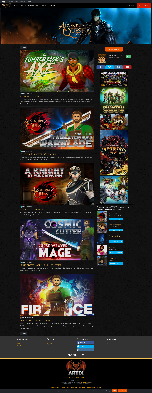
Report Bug (50, 344)
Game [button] (22, 5)
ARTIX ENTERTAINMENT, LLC (76, 377)
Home (19, 342)
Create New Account (112, 342)
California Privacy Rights (78, 387)
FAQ (48, 342)
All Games (20, 344)
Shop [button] (28, 1)
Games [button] (10, 1)
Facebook (82, 342)
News (16, 5)
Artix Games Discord (116, 55)
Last (24, 47)
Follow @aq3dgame (117, 219)
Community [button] (33, 5)
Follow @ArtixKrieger (117, 230)
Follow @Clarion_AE (116, 263)
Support (53, 5)
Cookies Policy (91, 387)
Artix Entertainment (84, 382)
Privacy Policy (65, 387)
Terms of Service (55, 387)
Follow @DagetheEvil (116, 241)
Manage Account (111, 344)
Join (128, 56)
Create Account (114, 49)
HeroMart (22, 1)
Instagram (83, 349)
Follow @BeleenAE (117, 252)
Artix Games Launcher (23, 345)
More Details (122, 390)
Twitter (82, 346)
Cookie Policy (105, 391)
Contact (99, 387)
